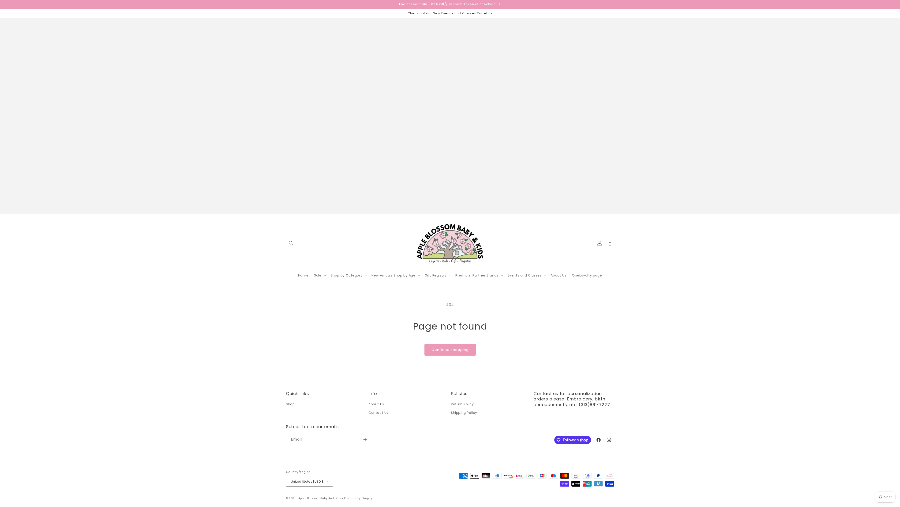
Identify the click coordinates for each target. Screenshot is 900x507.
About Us (376, 404)
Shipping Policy (464, 412)
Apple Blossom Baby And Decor (320, 498)
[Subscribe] (365, 439)
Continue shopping (450, 349)
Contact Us (378, 412)
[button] (291, 243)
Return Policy (462, 404)
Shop (290, 404)
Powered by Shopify (358, 498)
